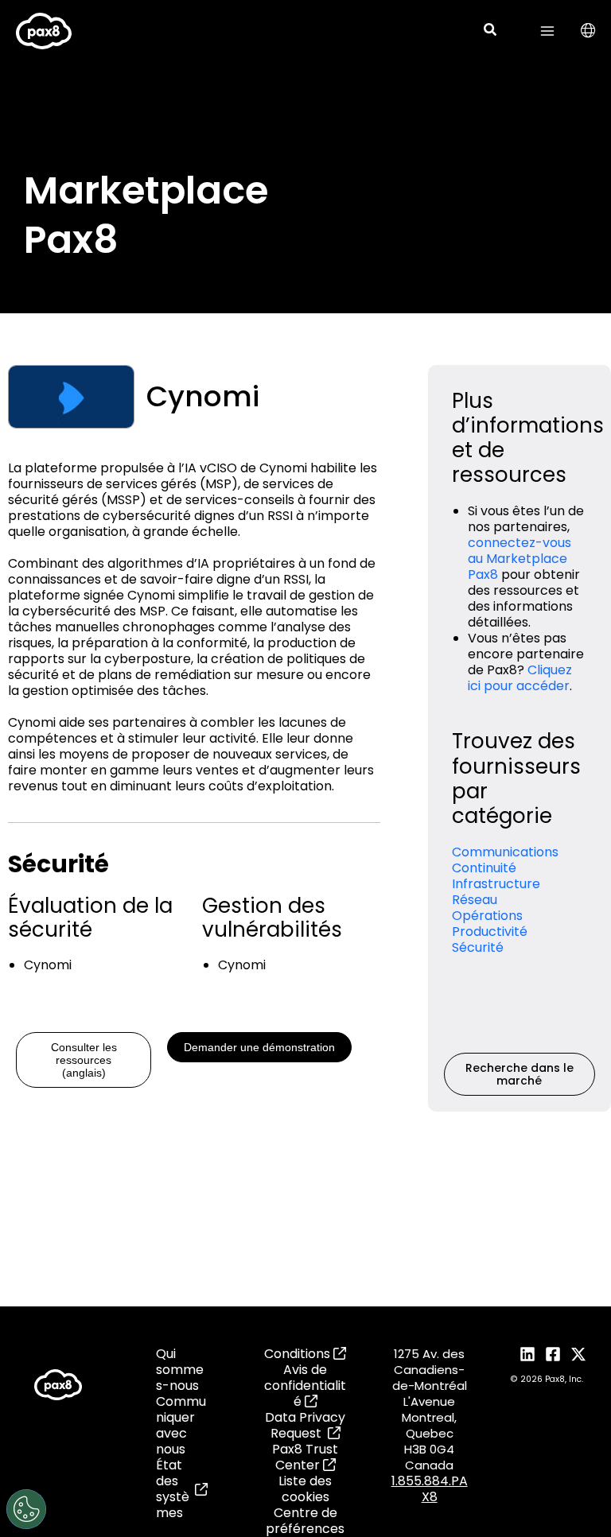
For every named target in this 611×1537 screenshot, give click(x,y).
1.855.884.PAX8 (429, 1489)
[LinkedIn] (527, 1354)
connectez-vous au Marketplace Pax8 (519, 559)
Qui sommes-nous (180, 1370)
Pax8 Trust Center (305, 1457)
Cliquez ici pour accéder (520, 678)
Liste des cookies (305, 1489)
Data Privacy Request (305, 1425)
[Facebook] (553, 1354)
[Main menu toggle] (547, 31)
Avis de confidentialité (305, 1385)
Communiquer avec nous (181, 1425)
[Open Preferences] (26, 1509)
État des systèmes (172, 1489)
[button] (491, 31)
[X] (578, 1354)
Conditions (298, 1354)
